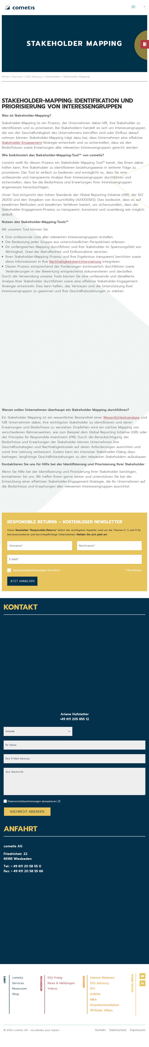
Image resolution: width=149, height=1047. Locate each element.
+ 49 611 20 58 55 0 (26, 866)
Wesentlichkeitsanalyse (121, 417)
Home (5, 77)
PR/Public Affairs (101, 1010)
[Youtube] (142, 976)
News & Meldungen (61, 983)
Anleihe (95, 994)
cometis (17, 978)
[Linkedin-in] (142, 983)
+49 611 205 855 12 (74, 719)
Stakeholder (52, 77)
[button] (133, 7)
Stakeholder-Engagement (22, 142)
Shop (15, 994)
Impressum (137, 1030)
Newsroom (19, 988)
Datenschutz (117, 1030)
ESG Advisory (34, 77)
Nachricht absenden (27, 811)
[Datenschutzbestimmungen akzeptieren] (59, 801)
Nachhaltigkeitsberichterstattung (75, 261)
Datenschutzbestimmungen (29, 570)
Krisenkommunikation (104, 1005)
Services (17, 77)
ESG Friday (55, 978)
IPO (92, 988)
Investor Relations (102, 978)
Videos (52, 988)
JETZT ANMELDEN (22, 581)
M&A (93, 999)
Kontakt (100, 1030)
